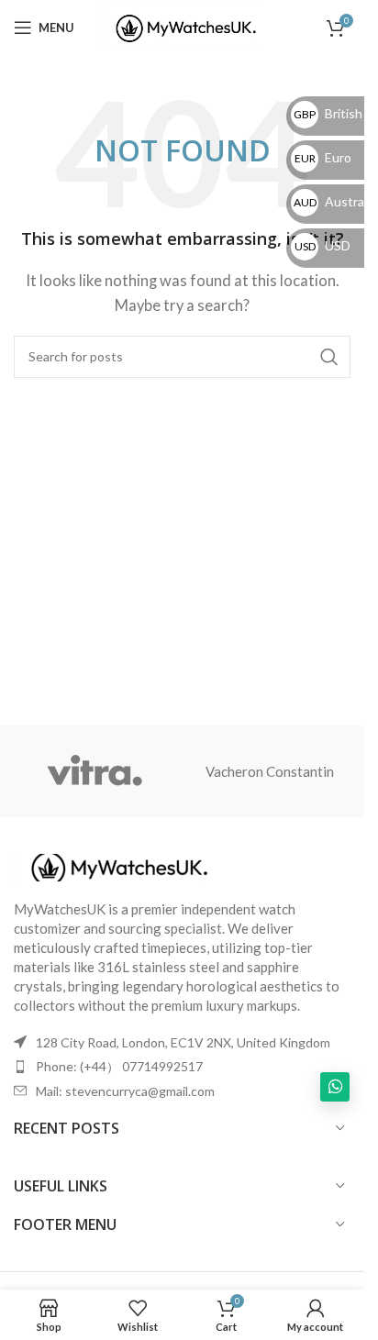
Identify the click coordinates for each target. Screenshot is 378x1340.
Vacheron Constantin (270, 771)
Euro (323, 157)
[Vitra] (95, 771)
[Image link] (115, 865)
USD (322, 245)
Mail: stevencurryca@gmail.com (125, 1091)
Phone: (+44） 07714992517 (119, 1066)
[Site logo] (182, 25)
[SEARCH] (329, 357)
